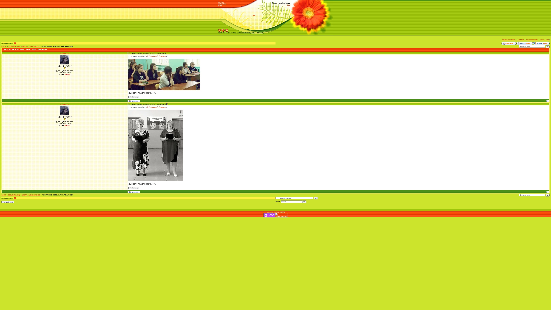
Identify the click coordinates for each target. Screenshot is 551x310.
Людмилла (64, 53)
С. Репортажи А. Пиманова (156, 56)
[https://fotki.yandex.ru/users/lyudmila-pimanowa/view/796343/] (155, 110)
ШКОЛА (24, 46)
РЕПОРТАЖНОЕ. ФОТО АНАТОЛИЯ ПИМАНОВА (57, 46)
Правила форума (532, 39)
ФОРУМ (3, 46)
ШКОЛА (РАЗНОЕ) (34, 46)
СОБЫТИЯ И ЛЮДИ (14, 46)
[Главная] (219, 30)
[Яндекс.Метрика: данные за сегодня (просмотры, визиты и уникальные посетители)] (281, 215)
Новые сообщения (508, 39)
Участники (520, 39)
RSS (288, 5)
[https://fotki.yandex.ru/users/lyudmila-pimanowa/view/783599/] (164, 59)
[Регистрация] (223, 30)
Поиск (542, 39)
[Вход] (226, 30)
